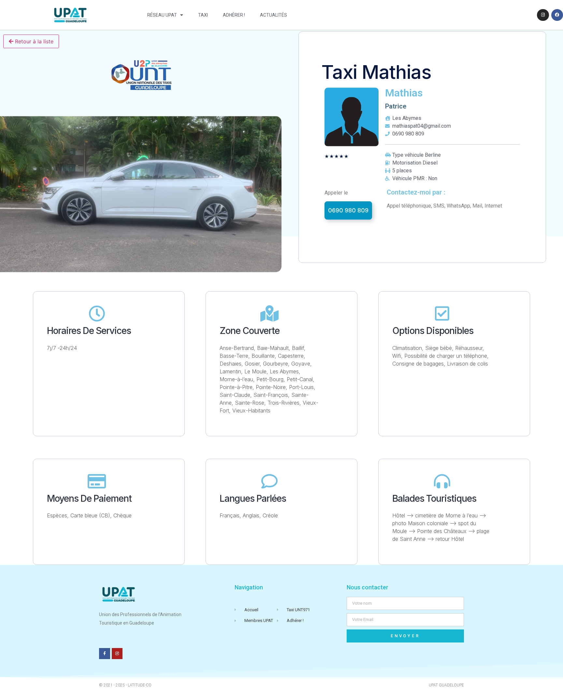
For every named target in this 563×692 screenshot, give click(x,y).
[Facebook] (557, 15)
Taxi (203, 15)
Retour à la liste (33, 41)
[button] (348, 210)
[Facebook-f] (104, 653)
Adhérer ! (234, 15)
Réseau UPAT (162, 15)
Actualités (273, 15)
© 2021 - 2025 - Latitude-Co (125, 685)
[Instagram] (543, 15)
